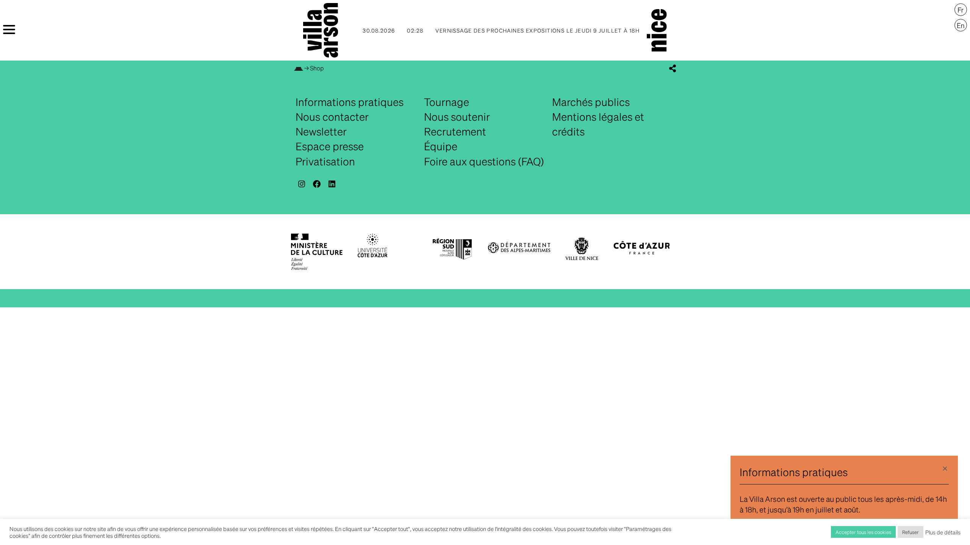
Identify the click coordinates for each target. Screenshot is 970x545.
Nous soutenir (457, 116)
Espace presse (330, 146)
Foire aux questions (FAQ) (484, 161)
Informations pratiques (350, 102)
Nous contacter (332, 116)
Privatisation (325, 161)
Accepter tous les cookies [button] (863, 532)
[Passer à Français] (960, 10)
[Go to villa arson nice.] (298, 68)
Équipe (440, 146)
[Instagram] (301, 183)
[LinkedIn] (331, 183)
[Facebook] (316, 183)
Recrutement (455, 131)
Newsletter (321, 131)
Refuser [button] (910, 532)
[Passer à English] (960, 25)
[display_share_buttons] (672, 68)
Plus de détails (943, 532)
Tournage (446, 102)
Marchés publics (591, 102)
